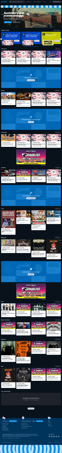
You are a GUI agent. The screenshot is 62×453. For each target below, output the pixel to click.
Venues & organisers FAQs (27, 426)
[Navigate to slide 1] (23, 46)
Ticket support (5, 428)
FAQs (50, 424)
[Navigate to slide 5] (26, 46)
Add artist (31, 122)
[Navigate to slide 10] (30, 46)
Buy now (16, 40)
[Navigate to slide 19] (37, 46)
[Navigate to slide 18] (36, 46)
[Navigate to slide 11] (31, 46)
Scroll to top (31, 408)
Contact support (13, 421)
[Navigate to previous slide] (1, 39)
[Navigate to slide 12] (32, 46)
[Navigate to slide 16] (35, 46)
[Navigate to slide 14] (33, 46)
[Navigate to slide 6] (27, 46)
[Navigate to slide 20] (38, 46)
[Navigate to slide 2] (24, 46)
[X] (59, 436)
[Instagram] (49, 436)
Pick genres (31, 274)
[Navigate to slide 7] (28, 46)
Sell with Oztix (57, 1)
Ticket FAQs (5, 427)
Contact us (50, 425)
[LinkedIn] (54, 436)
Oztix (44, 1)
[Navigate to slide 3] (25, 46)
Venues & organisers (37, 1)
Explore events (8, 22)
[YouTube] (52, 436)
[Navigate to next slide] (61, 39)
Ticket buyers (28, 1)
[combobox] (17, 2)
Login (34, 421)
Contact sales (40, 421)
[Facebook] (56, 436)
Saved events (5, 424)
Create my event (25, 424)
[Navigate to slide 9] (29, 46)
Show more (57, 48)
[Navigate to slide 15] (34, 46)
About (50, 422)
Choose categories (31, 198)
